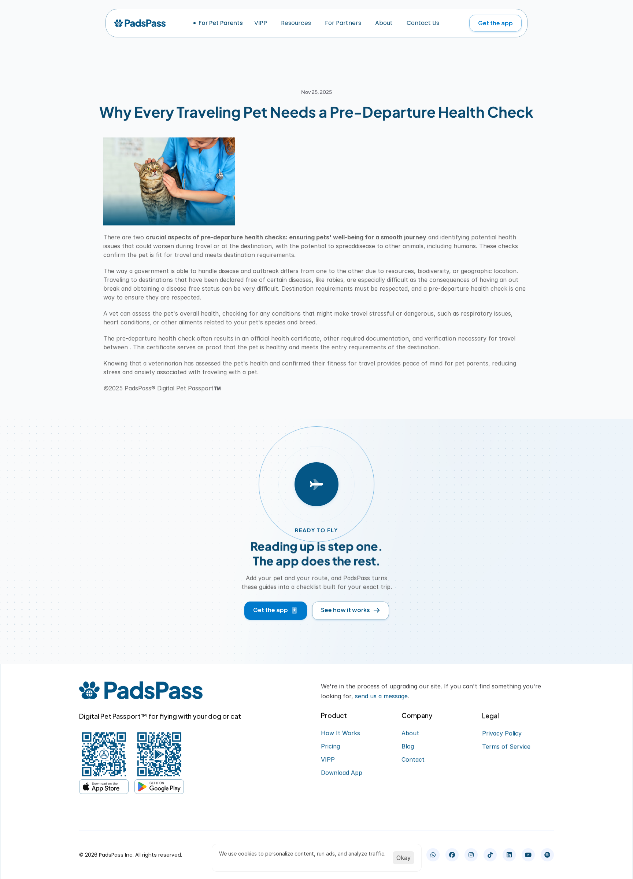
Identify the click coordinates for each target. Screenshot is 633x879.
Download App (341, 772)
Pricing (330, 746)
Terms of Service (506, 746)
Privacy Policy (502, 733)
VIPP (328, 759)
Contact (413, 759)
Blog (407, 746)
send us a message (381, 696)
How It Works (340, 733)
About (410, 733)
